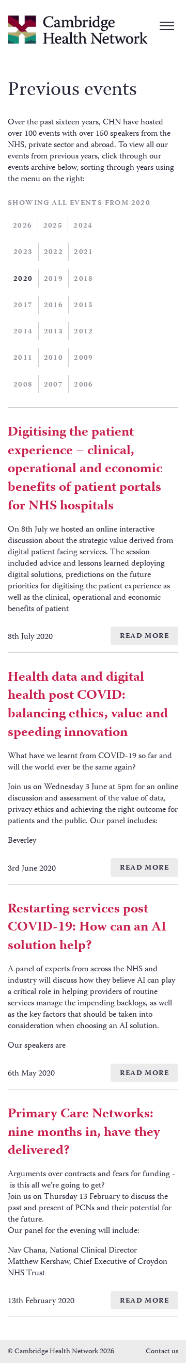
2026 (23, 226)
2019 (54, 279)
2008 (23, 385)
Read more (144, 636)
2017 (23, 305)
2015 (84, 305)
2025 (53, 226)
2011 (23, 358)
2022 (54, 252)
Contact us (162, 1351)
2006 (84, 385)
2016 (54, 305)
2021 (84, 252)
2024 (83, 226)
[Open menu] (167, 25)
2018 (84, 279)
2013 (54, 332)
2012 (84, 332)
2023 (23, 252)
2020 (23, 279)
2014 (23, 332)
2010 (54, 358)
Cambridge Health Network (78, 29)
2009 (84, 358)
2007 (54, 385)
